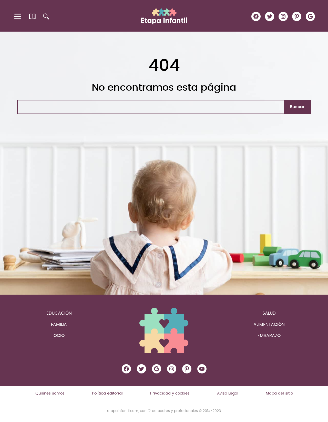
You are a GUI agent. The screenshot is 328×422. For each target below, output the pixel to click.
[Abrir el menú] (18, 16)
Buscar (297, 107)
